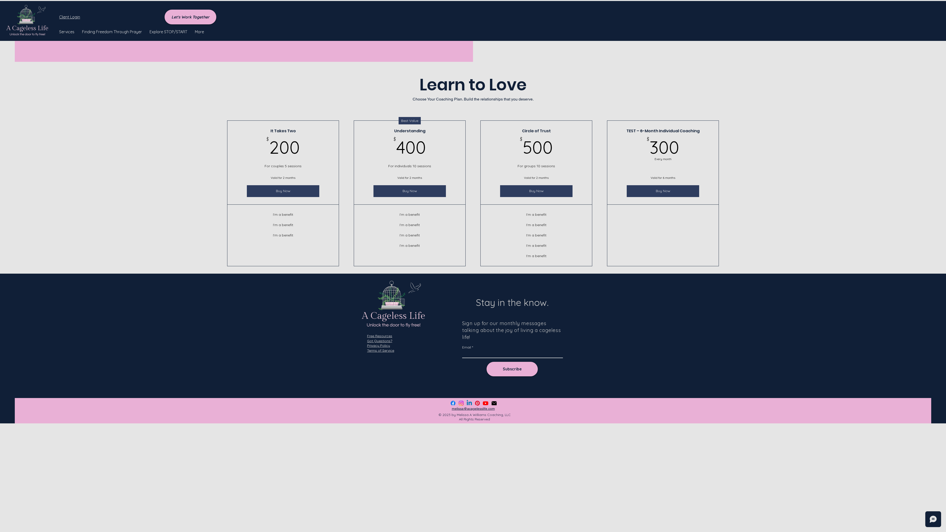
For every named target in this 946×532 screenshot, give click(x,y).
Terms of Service (380, 350)
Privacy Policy (378, 345)
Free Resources (379, 336)
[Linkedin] (469, 403)
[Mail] (494, 403)
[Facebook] (453, 403)
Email (466, 347)
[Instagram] (461, 403)
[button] (66, 32)
